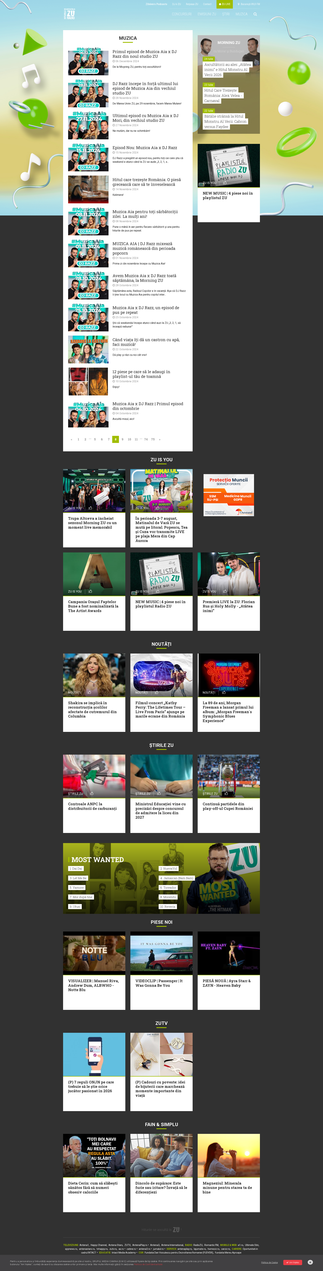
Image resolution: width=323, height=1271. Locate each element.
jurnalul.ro (158, 1249)
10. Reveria (167, 907)
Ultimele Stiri (252, 1245)
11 (136, 439)
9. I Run (75, 907)
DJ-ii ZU (176, 4)
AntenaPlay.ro (139, 1245)
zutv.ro (113, 1249)
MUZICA (241, 14)
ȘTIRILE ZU (161, 745)
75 (153, 439)
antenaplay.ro (184, 1249)
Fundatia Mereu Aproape (228, 1252)
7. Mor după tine (81, 897)
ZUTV (127, 1245)
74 (146, 439)
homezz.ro (213, 1249)
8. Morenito (168, 897)
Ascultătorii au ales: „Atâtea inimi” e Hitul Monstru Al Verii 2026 (227, 69)
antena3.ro (144, 1249)
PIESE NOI (161, 922)
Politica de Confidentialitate (148, 1264)
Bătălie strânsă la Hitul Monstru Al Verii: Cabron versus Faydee (225, 121)
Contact (207, 4)
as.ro (121, 1249)
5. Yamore (77, 888)
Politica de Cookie (269, 1262)
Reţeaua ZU (192, 4)
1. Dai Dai (76, 868)
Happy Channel (99, 1245)
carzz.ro (225, 1249)
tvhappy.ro (102, 1249)
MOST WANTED (97, 859)
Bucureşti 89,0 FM (249, 4)
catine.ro (131, 1249)
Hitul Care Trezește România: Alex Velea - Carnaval (223, 95)
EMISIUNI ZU (207, 14)
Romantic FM (211, 1245)
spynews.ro (71, 1249)
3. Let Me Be (78, 878)
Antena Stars (116, 1245)
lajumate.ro (200, 1249)
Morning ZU (229, 43)
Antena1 (84, 1245)
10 (129, 439)
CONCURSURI (182, 14)
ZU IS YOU (162, 459)
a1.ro (240, 1245)
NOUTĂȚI (161, 644)
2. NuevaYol (168, 868)
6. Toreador (168, 888)
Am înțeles (294, 1262)
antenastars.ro (87, 1249)
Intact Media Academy (124, 1252)
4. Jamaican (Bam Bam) (176, 878)
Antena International (172, 1245)
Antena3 (154, 1245)
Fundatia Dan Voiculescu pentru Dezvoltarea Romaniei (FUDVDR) (179, 1252)
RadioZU (198, 1245)
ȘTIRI (226, 14)
